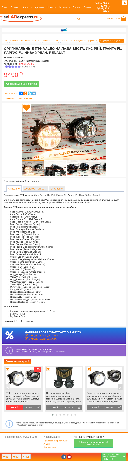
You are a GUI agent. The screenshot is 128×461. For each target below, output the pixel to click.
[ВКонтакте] (21, 93)
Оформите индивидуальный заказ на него (93, 443)
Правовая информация (56, 440)
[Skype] (30, 93)
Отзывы (87, 7)
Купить (28, 407)
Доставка (39, 7)
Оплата (76, 7)
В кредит (15, 7)
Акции (47, 444)
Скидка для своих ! (43, 338)
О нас (4, 7)
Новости (51, 7)
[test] (64, 30)
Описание (14, 188)
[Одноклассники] (25, 93)
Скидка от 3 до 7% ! (43, 335)
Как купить (64, 7)
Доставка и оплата (35, 188)
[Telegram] (34, 93)
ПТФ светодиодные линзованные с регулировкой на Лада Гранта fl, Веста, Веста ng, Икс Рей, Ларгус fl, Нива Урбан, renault (23, 397)
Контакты (27, 7)
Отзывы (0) (57, 188)
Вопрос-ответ (50, 447)
